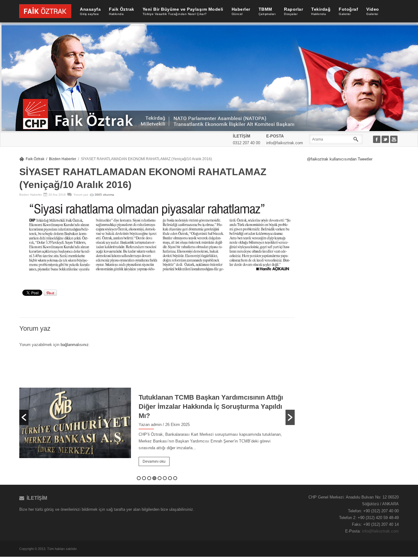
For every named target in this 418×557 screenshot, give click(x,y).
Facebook (377, 140)
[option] (157, 417)
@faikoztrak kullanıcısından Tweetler (339, 159)
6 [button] (165, 478)
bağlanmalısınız (75, 344)
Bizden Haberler (62, 159)
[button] (23, 417)
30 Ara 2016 (57, 194)
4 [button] (154, 478)
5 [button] (160, 478)
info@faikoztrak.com (380, 531)
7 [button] (170, 478)
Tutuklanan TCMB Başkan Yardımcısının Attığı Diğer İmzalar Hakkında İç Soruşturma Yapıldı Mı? (211, 406)
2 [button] (144, 478)
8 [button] (175, 478)
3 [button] (149, 478)
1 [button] (139, 478)
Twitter (386, 140)
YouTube (394, 140)
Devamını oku (154, 461)
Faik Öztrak (35, 159)
